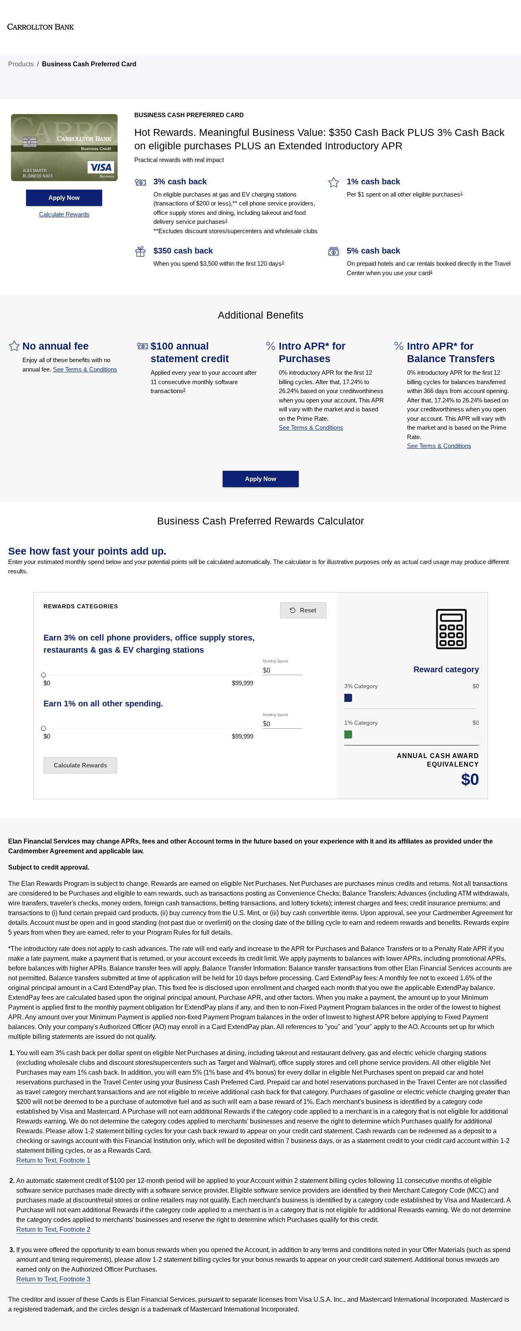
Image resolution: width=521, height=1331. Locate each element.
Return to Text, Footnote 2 (53, 1229)
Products (21, 64)
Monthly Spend (275, 661)
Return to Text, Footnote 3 (53, 1279)
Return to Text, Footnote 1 (53, 1160)
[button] (64, 214)
